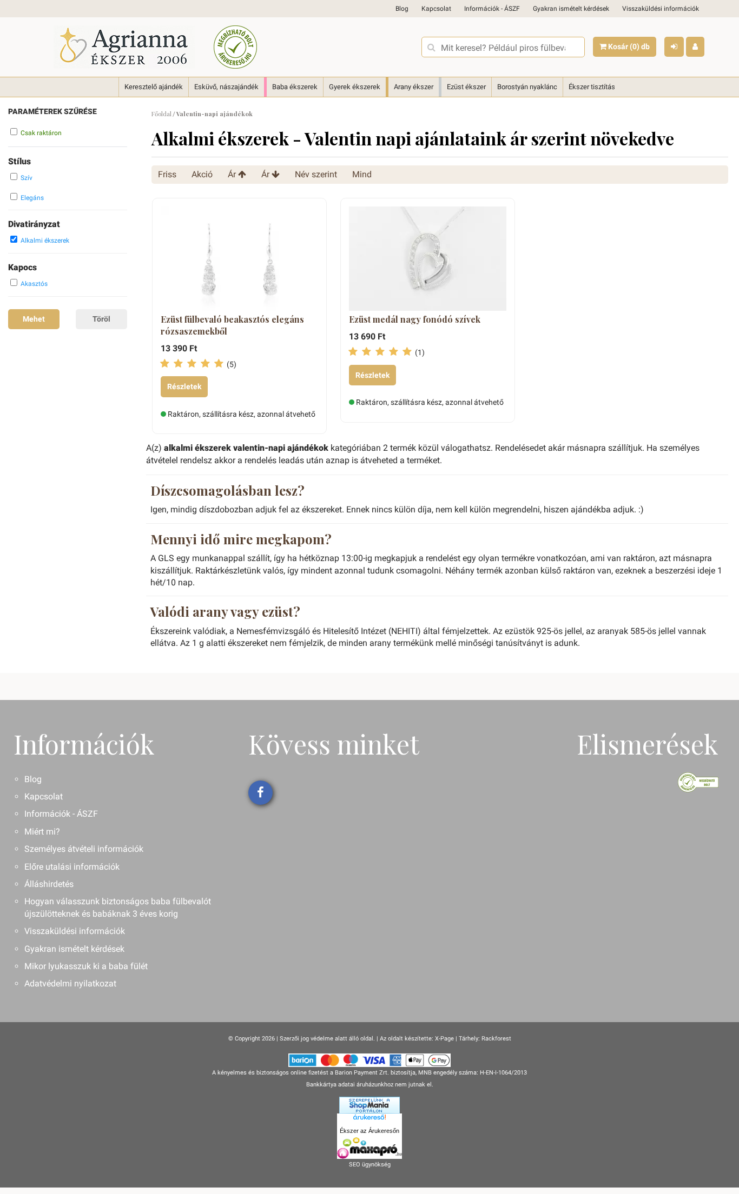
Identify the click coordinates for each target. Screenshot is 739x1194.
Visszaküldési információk (660, 8)
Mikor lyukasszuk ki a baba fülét (86, 966)
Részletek (184, 386)
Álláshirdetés (49, 884)
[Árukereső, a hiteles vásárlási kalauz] (235, 47)
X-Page (444, 1038)
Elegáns (32, 198)
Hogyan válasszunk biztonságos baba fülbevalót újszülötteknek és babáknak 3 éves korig (117, 907)
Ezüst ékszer (466, 87)
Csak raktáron (41, 133)
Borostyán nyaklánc (527, 87)
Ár (233, 174)
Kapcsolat (436, 8)
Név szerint (316, 174)
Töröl (101, 319)
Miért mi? (42, 831)
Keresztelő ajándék (153, 87)
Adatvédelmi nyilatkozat (70, 983)
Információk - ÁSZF (492, 8)
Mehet (34, 319)
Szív (26, 178)
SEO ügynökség (370, 1164)
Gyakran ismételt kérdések (571, 8)
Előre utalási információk (72, 867)
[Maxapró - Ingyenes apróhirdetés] (369, 1148)
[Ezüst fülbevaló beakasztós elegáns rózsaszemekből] (239, 258)
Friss (167, 174)
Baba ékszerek (295, 87)
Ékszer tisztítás (592, 87)
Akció (202, 174)
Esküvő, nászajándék (226, 87)
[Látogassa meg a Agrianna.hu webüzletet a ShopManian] (369, 1104)
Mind (362, 174)
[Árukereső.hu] (369, 1119)
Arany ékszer (413, 87)
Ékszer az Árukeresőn (369, 1131)
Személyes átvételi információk (83, 849)
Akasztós (34, 284)
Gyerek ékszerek (354, 87)
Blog (401, 8)
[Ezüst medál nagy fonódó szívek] (427, 258)
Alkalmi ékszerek (45, 240)
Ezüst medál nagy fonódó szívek (414, 319)
